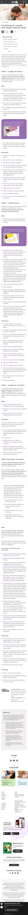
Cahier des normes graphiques (19, 810)
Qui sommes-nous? (19, 804)
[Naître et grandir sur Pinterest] (15, 873)
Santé (2, 793)
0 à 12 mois (3, 795)
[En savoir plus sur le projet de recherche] (1, 907)
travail (6, 93)
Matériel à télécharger (19, 794)
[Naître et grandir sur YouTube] (18, 873)
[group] (8, 778)
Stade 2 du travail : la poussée (11, 46)
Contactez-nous (18, 811)
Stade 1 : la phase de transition (11, 44)
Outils (16, 792)
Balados (3, 809)
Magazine (3, 807)
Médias (16, 808)
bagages (21, 89)
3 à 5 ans (3, 798)
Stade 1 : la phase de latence (10, 39)
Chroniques (3, 804)
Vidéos (2, 808)
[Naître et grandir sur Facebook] (12, 873)
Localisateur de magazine (17, 851)
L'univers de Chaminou (19, 795)
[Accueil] (14, 2)
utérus (5, 608)
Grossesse (3, 794)
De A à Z (3, 792)
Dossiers (3, 805)
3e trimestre (5, 22)
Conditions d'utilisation (19, 805)
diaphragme (6, 606)
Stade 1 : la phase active (9, 41)
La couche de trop (18, 800)
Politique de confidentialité (20, 807)
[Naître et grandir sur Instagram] (10, 873)
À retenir (6, 48)
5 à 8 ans (3, 799)
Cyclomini (17, 797)
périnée (19, 510)
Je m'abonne (14, 865)
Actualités (3, 803)
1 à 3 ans (3, 797)
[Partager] (11, 760)
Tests (16, 793)
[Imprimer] (17, 760)
